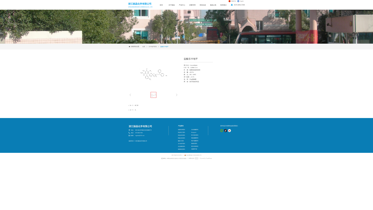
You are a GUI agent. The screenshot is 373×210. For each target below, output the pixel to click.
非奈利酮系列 (194, 129)
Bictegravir (193, 132)
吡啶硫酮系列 (194, 138)
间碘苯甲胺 (194, 149)
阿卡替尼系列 (194, 135)
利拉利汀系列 (181, 132)
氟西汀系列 (181, 141)
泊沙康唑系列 (181, 146)
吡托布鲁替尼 (194, 146)
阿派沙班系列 (181, 138)
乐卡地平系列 (153, 46)
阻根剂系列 (194, 143)
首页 (143, 46)
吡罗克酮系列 (194, 140)
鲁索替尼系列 (181, 149)
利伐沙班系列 (181, 135)
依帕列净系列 (181, 129)
